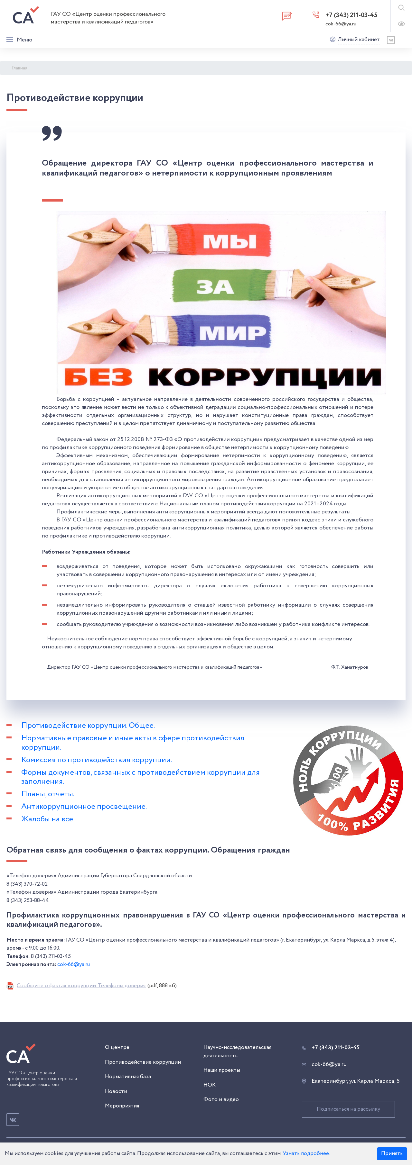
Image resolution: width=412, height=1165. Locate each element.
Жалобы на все (47, 819)
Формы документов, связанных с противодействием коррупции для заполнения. (140, 777)
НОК (209, 1085)
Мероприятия (122, 1106)
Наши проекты (221, 1070)
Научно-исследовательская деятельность (237, 1051)
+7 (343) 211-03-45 (351, 15)
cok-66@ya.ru (340, 24)
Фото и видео (221, 1100)
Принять (392, 1154)
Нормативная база (128, 1077)
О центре (117, 1047)
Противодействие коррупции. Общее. (87, 725)
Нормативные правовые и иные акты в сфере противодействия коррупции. (132, 743)
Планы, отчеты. (47, 794)
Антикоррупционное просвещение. (84, 806)
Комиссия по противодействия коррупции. (96, 760)
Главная (19, 68)
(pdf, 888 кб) (97, 986)
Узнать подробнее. (306, 1154)
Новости (116, 1092)
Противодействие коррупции (143, 1062)
